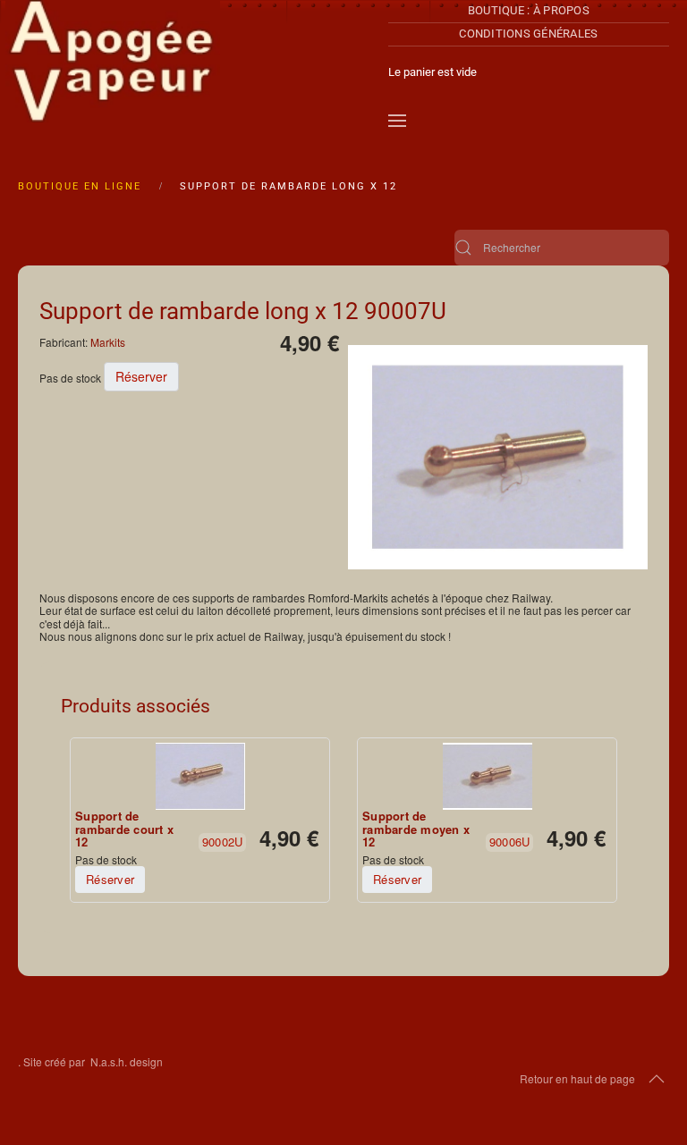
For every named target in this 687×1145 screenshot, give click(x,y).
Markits (107, 341)
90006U (509, 841)
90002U (222, 841)
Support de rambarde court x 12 (124, 829)
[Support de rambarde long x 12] (498, 455)
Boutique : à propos (528, 10)
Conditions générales (528, 33)
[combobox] (561, 247)
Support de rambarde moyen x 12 (416, 829)
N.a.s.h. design (126, 1061)
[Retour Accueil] (112, 71)
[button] (397, 120)
